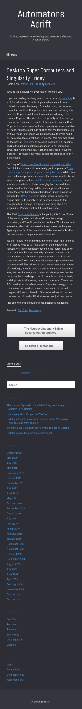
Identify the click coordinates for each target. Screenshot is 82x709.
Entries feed (13, 669)
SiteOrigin (38, 701)
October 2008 (14, 594)
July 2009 (12, 569)
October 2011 (14, 478)
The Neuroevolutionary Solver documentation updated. (41, 330)
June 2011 (12, 493)
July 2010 (12, 518)
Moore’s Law (65, 98)
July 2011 (12, 488)
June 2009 (12, 574)
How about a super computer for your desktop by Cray (40, 170)
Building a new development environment (29, 433)
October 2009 (14, 554)
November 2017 (15, 473)
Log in (10, 664)
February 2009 (15, 584)
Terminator (28, 142)
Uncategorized (15, 639)
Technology (35, 310)
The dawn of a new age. (41, 346)
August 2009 (14, 564)
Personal (11, 624)
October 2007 (14, 599)
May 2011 (12, 498)
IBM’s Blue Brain (29, 196)
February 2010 (15, 533)
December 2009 (15, 544)
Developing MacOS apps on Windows (27, 414)
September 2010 (16, 508)
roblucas (50, 84)
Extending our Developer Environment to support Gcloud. (38, 427)
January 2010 (14, 538)
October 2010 (14, 503)
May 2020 (12, 457)
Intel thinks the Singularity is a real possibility (46, 164)
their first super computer (48, 180)
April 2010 (12, 523)
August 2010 (14, 513)
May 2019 (12, 468)
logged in (26, 372)
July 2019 (12, 463)
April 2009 (12, 579)
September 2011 (16, 483)
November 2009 (15, 549)
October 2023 (14, 452)
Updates (11, 644)
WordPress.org (15, 679)
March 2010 (13, 528)
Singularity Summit (28, 214)
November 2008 (15, 589)
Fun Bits (22, 310)
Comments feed (15, 674)
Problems (12, 629)
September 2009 (16, 559)
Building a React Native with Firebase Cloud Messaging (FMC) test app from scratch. (37, 420)
